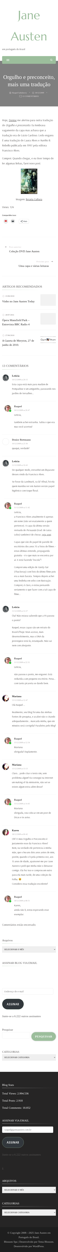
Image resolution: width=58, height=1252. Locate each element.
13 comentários (31, 96)
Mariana (16, 696)
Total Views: (9, 1093)
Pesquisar (7, 1029)
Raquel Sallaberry (19, 93)
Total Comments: (12, 1107)
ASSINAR (13, 1142)
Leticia (15, 375)
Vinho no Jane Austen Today (18, 301)
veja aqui (46, 534)
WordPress (38, 1246)
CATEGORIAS (10, 1051)
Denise (13, 120)
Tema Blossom (45, 1241)
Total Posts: (9, 1100)
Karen (15, 830)
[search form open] (51, 60)
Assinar (13, 1004)
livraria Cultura (34, 199)
